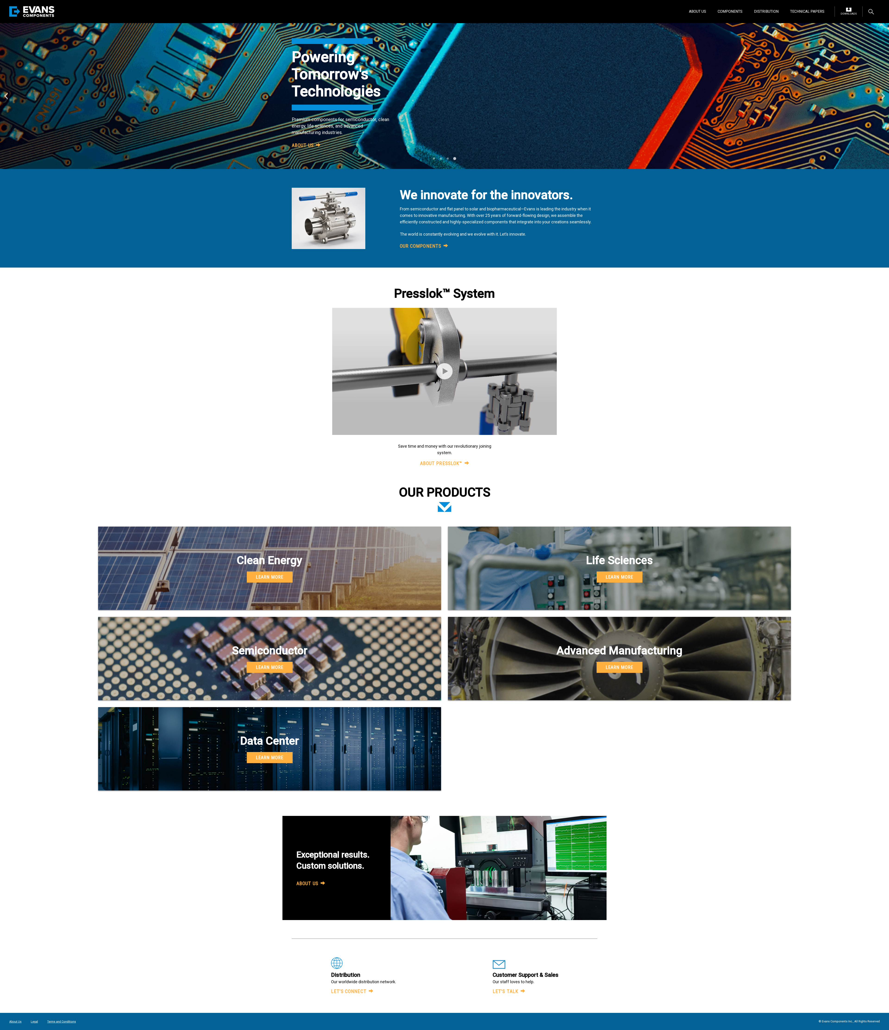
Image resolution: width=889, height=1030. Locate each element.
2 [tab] (441, 163)
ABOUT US (697, 11)
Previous (5, 96)
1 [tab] (434, 163)
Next (883, 96)
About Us (15, 1021)
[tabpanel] (444, 96)
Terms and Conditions (61, 1021)
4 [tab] (455, 163)
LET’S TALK (505, 991)
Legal (34, 1021)
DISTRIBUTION (766, 11)
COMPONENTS (730, 11)
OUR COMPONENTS (420, 246)
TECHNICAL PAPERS (807, 11)
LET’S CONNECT (348, 991)
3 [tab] (448, 163)
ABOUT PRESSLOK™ (441, 463)
